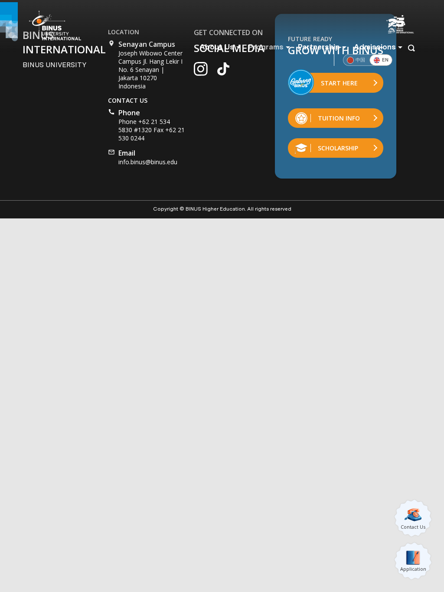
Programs (266, 46)
